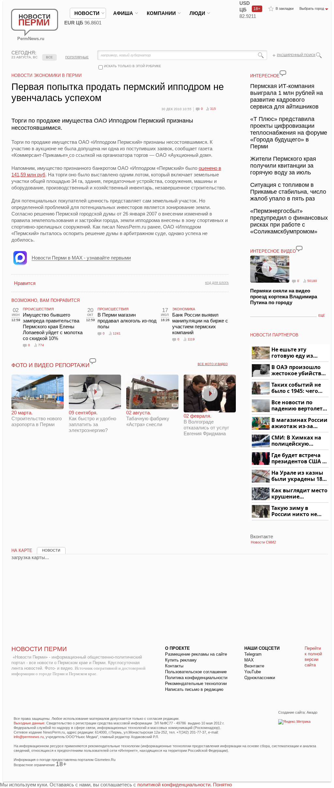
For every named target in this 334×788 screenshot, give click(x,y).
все (49, 57)
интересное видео (273, 251)
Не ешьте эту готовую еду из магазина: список (296, 353)
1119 (191, 339)
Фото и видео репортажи (50, 365)
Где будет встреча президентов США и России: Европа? (298, 458)
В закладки (285, 8)
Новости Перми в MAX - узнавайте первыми (81, 257)
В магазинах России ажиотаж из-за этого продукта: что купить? (299, 423)
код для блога (217, 283)
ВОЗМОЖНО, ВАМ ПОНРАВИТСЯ (45, 300)
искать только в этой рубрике (132, 66)
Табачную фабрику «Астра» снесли (147, 418)
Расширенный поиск (296, 55)
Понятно (222, 784)
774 (41, 345)
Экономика (183, 309)
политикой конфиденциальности (173, 784)
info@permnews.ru (29, 737)
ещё (321, 315)
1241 (117, 333)
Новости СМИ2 (263, 542)
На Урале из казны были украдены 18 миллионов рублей (298, 476)
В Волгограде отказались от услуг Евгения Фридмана (206, 424)
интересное (265, 75)
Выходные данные (29, 723)
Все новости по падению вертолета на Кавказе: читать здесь (298, 405)
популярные (77, 57)
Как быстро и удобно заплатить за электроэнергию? (92, 421)
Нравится (25, 283)
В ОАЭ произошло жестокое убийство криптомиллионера (298, 370)
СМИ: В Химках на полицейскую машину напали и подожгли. (296, 441)
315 (213, 109)
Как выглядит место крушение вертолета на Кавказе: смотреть (299, 493)
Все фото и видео (213, 364)
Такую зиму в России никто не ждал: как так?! (294, 511)
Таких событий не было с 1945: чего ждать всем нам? (296, 388)
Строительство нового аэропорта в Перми (36, 418)
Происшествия (38, 309)
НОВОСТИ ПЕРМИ (39, 649)
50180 (312, 281)
